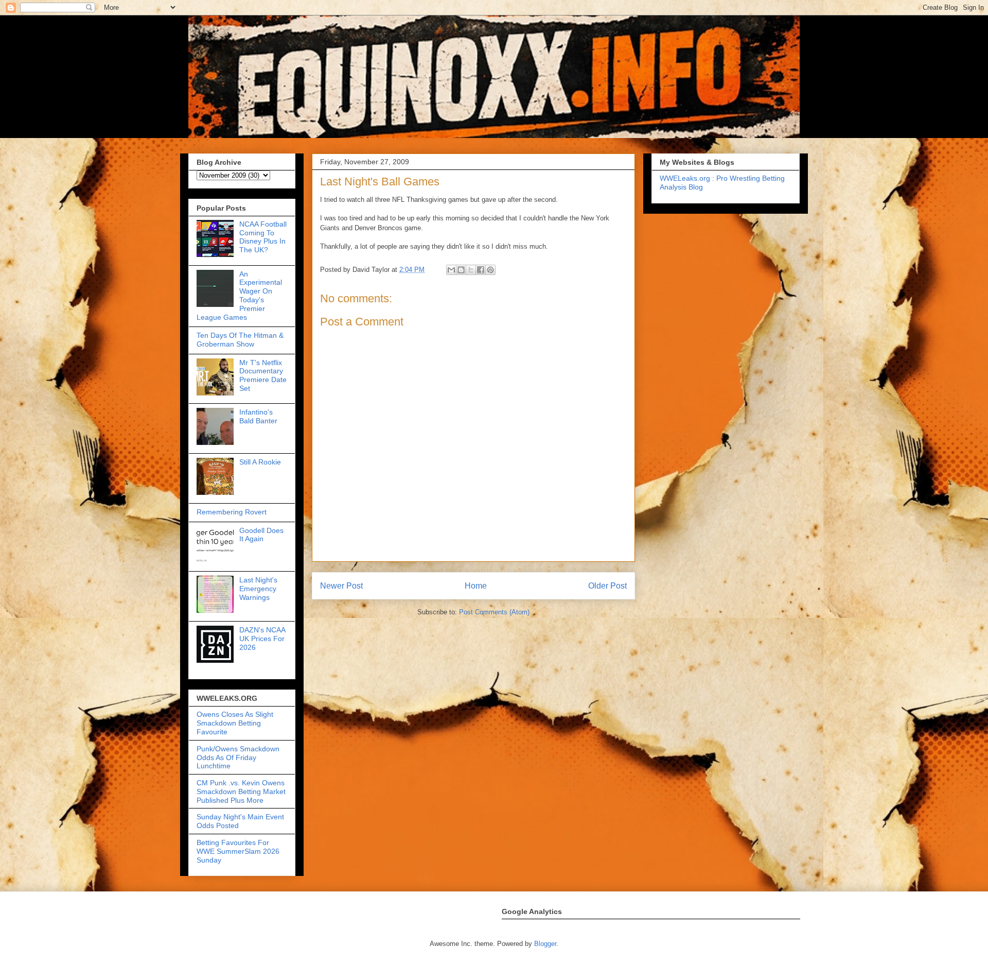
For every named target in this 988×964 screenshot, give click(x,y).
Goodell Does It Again (261, 534)
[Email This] (451, 270)
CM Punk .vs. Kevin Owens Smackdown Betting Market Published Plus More (241, 791)
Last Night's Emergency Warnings (258, 588)
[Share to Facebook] (480, 270)
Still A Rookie (260, 462)
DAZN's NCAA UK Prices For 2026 (262, 638)
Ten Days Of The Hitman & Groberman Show (240, 339)
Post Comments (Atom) (494, 612)
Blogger (545, 944)
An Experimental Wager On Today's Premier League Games (239, 295)
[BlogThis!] (461, 270)
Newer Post (341, 585)
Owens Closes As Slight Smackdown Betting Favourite (235, 723)
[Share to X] (471, 270)
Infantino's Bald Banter (258, 416)
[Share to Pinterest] (490, 270)
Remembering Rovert (232, 512)
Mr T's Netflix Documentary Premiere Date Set (263, 375)
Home (476, 585)
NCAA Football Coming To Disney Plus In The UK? (263, 237)
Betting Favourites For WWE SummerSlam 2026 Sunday (238, 851)
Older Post (607, 585)
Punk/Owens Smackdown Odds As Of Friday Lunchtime (238, 757)
